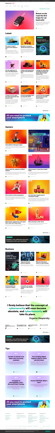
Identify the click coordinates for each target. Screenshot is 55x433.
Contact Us (6, 428)
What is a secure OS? (44, 325)
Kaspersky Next (30, 415)
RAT (37, 252)
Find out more (45, 110)
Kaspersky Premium (7, 418)
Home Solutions (7, 413)
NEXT (23, 252)
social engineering (24, 276)
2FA (37, 276)
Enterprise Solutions (43, 413)
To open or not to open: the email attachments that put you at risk (12, 97)
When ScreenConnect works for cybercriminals (42, 262)
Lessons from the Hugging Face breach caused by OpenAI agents (42, 97)
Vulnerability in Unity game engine (13, 144)
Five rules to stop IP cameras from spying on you (11, 47)
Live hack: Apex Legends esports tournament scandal (36, 195)
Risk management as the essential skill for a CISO (21, 326)
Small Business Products (20, 413)
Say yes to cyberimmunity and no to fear (10, 326)
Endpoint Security (42, 419)
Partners (12, 428)
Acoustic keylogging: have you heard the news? (27, 96)
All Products (18, 418)
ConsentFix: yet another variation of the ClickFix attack (27, 287)
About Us (9, 428)
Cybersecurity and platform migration (25, 262)
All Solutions (7, 419)
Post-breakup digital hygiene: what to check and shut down (39, 358)
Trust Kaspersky (24, 428)
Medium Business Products (32, 413)
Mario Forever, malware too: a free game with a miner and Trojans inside (15, 222)
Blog (13, 428)
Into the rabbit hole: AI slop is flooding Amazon (11, 71)
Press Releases (20, 428)
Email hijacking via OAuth (42, 286)
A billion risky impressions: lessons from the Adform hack (27, 71)
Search (49, 9)
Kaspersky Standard (8, 415)
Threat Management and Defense (44, 418)
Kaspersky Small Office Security (21, 415)
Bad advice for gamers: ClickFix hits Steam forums (27, 47)
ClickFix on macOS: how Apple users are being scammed (16, 358)
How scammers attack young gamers (14, 195)
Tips (16, 353)
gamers (8, 130)
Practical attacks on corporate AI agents (10, 286)
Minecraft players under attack (36, 221)
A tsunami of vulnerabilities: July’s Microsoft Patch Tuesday (16, 382)
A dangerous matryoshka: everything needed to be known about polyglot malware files (42, 72)
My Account (47, 3)
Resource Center (16, 428)
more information (31, 431)
